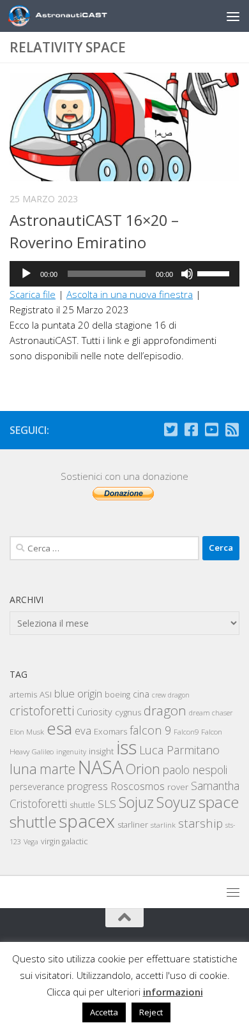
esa (59, 728)
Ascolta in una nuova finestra (129, 294)
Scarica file (33, 294)
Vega (31, 841)
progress (87, 786)
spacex (87, 821)
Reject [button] (151, 1012)
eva (83, 730)
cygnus (128, 712)
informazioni (173, 991)
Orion (143, 768)
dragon (165, 710)
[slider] (215, 272)
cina (141, 694)
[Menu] (233, 16)
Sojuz (136, 802)
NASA (100, 767)
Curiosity (94, 712)
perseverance (37, 786)
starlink (163, 824)
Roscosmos (137, 786)
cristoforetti (42, 710)
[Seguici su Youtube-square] (211, 429)
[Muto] (187, 273)
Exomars (110, 731)
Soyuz (176, 802)
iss (126, 747)
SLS (107, 803)
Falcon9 (186, 731)
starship (200, 823)
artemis (23, 694)
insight (101, 751)
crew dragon (171, 694)
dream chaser (211, 712)
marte (57, 768)
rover (177, 787)
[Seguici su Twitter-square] (170, 429)
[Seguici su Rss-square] (231, 429)
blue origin (78, 693)
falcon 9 (150, 730)
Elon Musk (27, 731)
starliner (132, 824)
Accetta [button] (104, 1012)
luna (23, 768)
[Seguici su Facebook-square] (191, 429)
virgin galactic (64, 841)
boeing (117, 694)
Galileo (43, 751)
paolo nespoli (195, 769)
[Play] (26, 273)
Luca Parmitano (179, 750)
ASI (46, 694)
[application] (124, 274)
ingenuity (71, 751)
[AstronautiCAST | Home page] (81, 16)
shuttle (82, 805)
